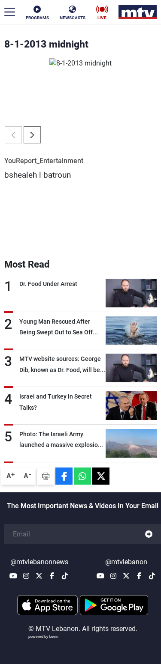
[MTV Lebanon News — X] (39, 575)
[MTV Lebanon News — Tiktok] (64, 575)
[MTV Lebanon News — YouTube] (13, 575)
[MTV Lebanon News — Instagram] (26, 575)
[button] (32, 134)
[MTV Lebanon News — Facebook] (52, 575)
